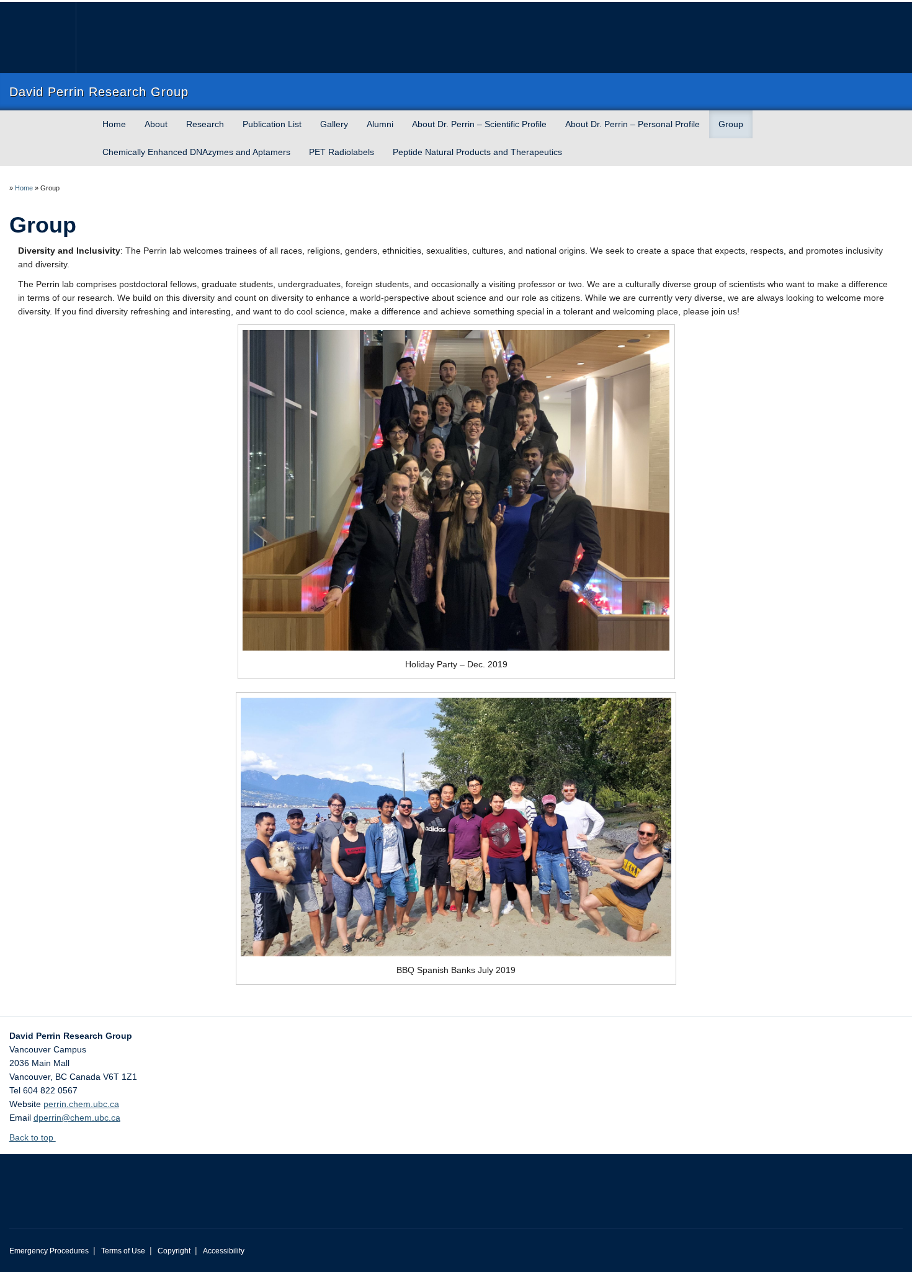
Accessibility (223, 1251)
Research (205, 124)
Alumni (380, 124)
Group (730, 124)
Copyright (174, 1251)
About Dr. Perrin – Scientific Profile (479, 124)
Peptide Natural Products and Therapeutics (477, 152)
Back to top (32, 1137)
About (156, 124)
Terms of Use (123, 1251)
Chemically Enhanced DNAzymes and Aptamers (196, 152)
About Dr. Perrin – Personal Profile (632, 124)
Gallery (334, 124)
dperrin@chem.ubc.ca (77, 1118)
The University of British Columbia (35, 37)
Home (114, 124)
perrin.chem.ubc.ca (81, 1104)
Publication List (272, 124)
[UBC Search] (868, 15)
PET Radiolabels (341, 152)
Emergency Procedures (49, 1251)
